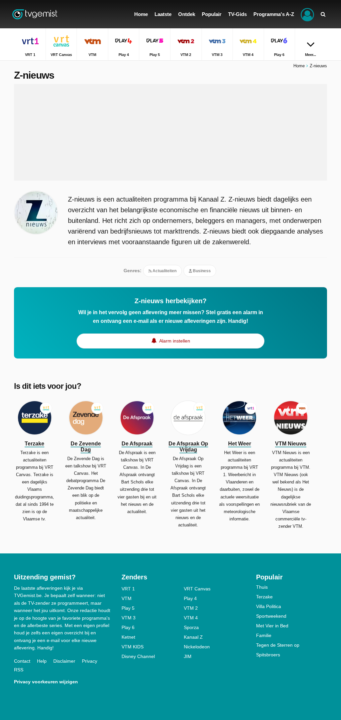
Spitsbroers (268, 654)
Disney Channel (138, 656)
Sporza (191, 627)
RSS (18, 669)
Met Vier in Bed (272, 625)
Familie (263, 635)
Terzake (264, 596)
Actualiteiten (164, 271)
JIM (187, 656)
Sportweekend (271, 616)
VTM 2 (191, 608)
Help (42, 661)
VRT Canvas (197, 588)
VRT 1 (128, 588)
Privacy (89, 661)
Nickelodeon (197, 646)
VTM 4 (191, 617)
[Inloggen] (307, 14)
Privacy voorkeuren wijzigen (46, 681)
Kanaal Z (193, 637)
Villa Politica (268, 606)
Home (299, 65)
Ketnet (128, 637)
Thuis (262, 587)
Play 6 (128, 627)
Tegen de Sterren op (277, 645)
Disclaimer (64, 661)
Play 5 (128, 608)
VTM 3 (129, 617)
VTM (127, 598)
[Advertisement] (170, 132)
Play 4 (190, 598)
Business (201, 271)
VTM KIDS (133, 646)
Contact (22, 661)
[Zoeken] (323, 14)
